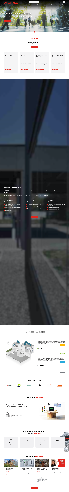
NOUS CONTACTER (34, 46)
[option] (9, 385)
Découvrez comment (24, 69)
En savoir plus (8, 69)
